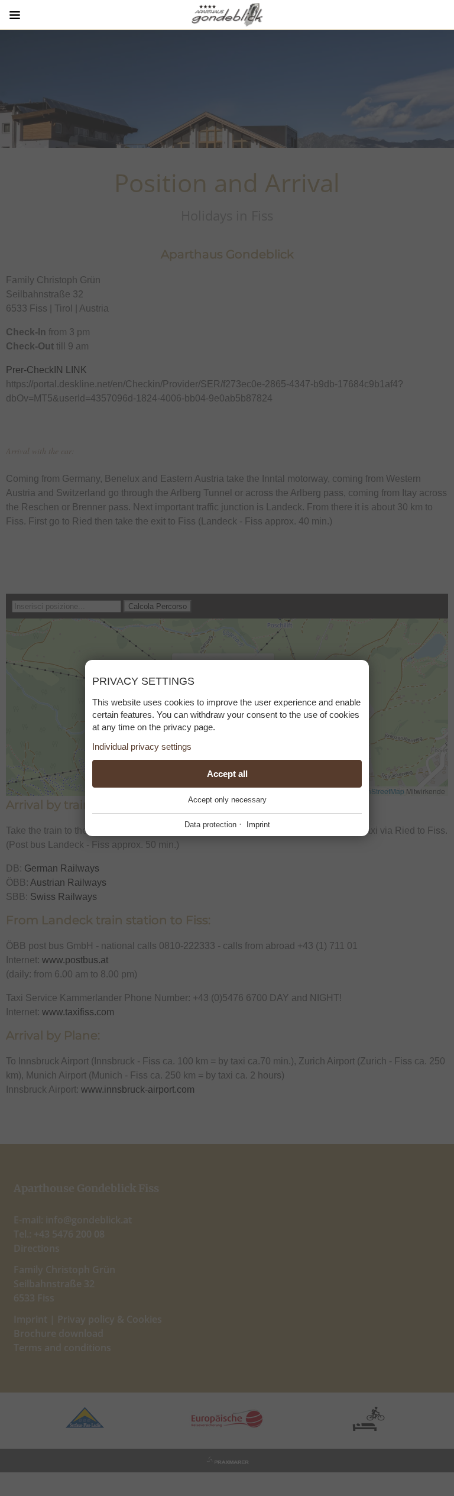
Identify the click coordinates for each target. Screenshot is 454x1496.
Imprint (258, 824)
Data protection (210, 824)
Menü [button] (15, 15)
